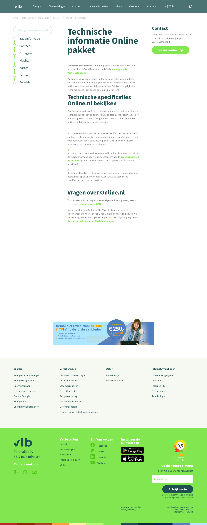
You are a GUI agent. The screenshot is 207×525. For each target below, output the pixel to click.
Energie (36, 6)
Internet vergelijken (162, 375)
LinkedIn (101, 457)
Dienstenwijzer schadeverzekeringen (79, 411)
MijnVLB (169, 6)
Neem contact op (170, 50)
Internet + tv (158, 385)
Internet (76, 6)
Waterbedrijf (112, 375)
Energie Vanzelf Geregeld (27, 375)
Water (109, 368)
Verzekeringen (57, 6)
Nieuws (119, 6)
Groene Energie (22, 396)
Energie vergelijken (24, 380)
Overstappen (158, 390)
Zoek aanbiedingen (99, 339)
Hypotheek (65, 454)
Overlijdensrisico (68, 390)
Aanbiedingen (159, 396)
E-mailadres (158, 477)
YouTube (101, 463)
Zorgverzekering (68, 396)
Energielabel (20, 401)
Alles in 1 (156, 380)
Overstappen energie (25, 390)
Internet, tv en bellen (163, 368)
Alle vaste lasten (98, 6)
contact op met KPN (90, 203)
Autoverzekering (68, 380)
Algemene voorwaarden (131, 507)
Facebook (102, 445)
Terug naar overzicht (33, 30)
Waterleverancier (115, 380)
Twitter (101, 451)
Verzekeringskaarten (71, 401)
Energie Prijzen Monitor (26, 406)
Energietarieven (22, 385)
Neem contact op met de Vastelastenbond (90, 220)
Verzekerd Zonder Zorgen (73, 375)
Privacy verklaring (128, 509)
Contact (151, 6)
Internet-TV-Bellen (70, 459)
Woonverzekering (69, 385)
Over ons (134, 6)
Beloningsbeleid (68, 406)
